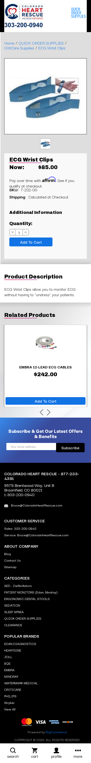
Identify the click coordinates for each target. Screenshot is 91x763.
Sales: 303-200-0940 (20, 528)
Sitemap (10, 566)
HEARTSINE (12, 650)
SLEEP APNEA (61, 12)
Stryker (9, 702)
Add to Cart (46, 401)
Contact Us (12, 560)
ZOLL (8, 656)
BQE (7, 663)
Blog (7, 553)
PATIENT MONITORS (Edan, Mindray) (31, 592)
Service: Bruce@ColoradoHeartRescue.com (36, 534)
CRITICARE (12, 689)
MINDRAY (11, 676)
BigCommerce (56, 731)
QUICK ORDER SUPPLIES (22, 618)
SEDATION (12, 605)
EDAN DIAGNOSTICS (20, 643)
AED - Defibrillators (18, 585)
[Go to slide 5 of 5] (41, 412)
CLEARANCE (13, 624)
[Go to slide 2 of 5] (49, 412)
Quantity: (20, 223)
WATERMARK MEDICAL (21, 682)
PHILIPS (10, 695)
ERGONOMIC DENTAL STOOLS (27, 598)
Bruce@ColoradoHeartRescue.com (36, 505)
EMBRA (9, 669)
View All (9, 708)
